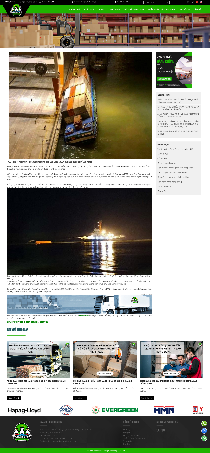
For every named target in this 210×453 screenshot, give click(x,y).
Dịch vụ (102, 9)
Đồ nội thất (162, 158)
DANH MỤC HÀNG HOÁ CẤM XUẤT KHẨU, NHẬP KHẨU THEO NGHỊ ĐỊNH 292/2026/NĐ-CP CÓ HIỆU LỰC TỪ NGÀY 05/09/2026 (178, 124)
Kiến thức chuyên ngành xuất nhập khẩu (175, 167)
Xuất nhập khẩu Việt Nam (161, 9)
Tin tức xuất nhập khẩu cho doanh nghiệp (176, 149)
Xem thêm (13, 398)
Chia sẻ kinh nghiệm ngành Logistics (173, 177)
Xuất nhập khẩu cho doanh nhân (172, 172)
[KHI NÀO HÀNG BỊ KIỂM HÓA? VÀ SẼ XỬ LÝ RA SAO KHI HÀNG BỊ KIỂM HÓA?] (105, 359)
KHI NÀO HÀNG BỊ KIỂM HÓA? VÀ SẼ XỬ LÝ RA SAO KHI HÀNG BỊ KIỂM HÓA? (178, 107)
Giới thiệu (89, 9)
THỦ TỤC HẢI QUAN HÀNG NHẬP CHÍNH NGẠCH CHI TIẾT (178, 132)
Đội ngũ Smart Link (134, 9)
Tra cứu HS (184, 9)
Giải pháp (115, 9)
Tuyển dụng (163, 153)
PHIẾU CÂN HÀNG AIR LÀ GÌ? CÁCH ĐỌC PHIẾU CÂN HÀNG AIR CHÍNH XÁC (178, 100)
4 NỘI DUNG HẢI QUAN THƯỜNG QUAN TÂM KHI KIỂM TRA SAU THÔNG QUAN (178, 115)
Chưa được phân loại (167, 163)
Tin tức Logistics (164, 186)
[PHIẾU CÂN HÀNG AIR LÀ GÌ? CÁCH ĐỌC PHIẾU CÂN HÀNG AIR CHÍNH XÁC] (38, 359)
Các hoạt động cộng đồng (170, 181)
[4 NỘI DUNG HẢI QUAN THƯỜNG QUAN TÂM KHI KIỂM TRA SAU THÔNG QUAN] (171, 359)
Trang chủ (74, 9)
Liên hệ (197, 9)
